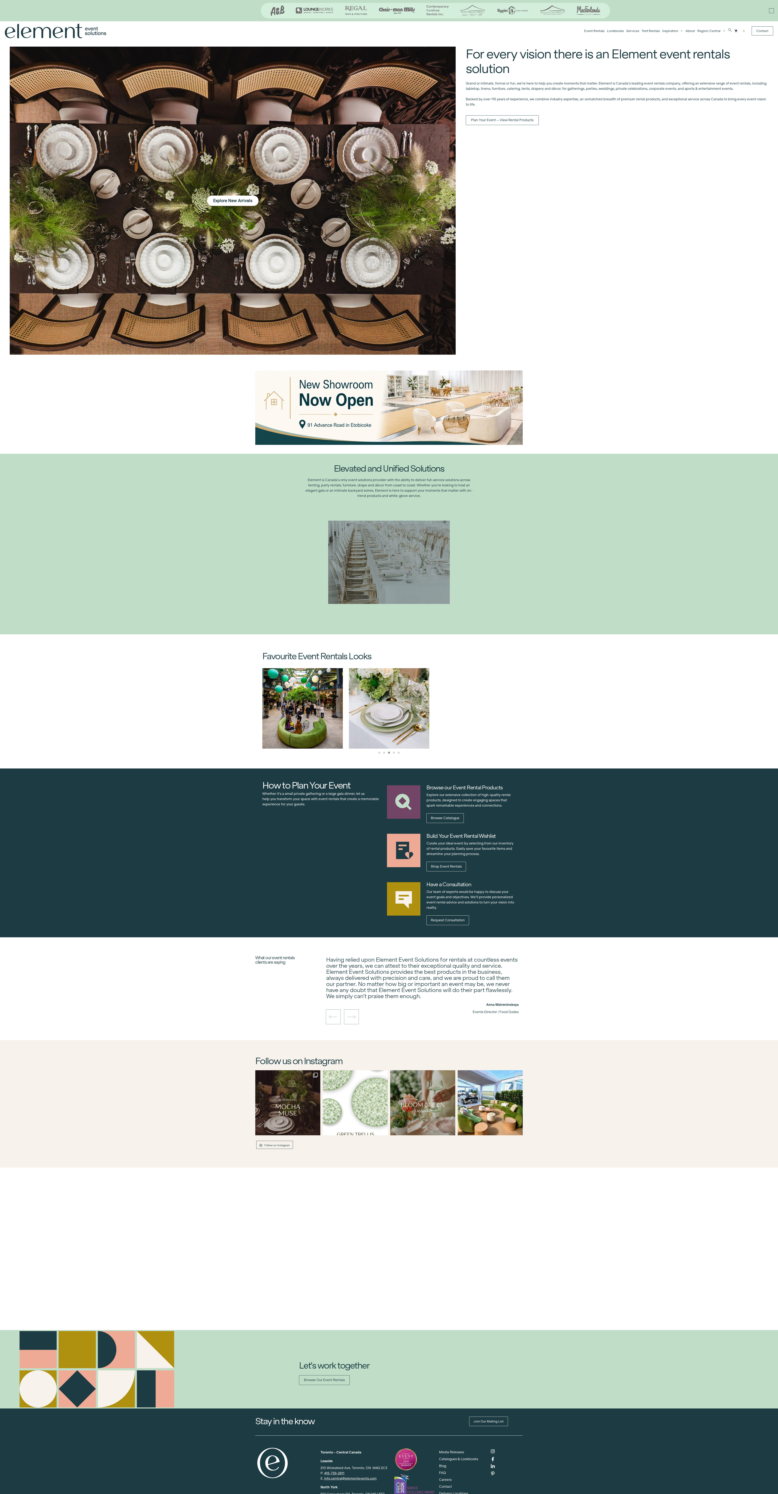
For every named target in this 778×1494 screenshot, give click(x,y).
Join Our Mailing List (488, 1421)
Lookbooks (615, 31)
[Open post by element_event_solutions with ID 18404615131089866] (287, 1102)
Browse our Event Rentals (324, 1380)
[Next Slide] (425, 997)
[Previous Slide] (419, 997)
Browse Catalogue (445, 818)
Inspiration (670, 31)
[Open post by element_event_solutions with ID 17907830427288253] (355, 1102)
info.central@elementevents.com (350, 1478)
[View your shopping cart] (736, 31)
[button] (730, 31)
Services (632, 31)
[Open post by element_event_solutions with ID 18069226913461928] (490, 1102)
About (690, 31)
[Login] (744, 31)
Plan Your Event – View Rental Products (502, 120)
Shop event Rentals (446, 866)
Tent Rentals (651, 31)
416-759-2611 (334, 1473)
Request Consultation (448, 920)
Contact (762, 31)
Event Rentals (594, 31)
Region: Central (708, 31)
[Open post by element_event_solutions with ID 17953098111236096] (422, 1102)
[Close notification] (771, 10)
